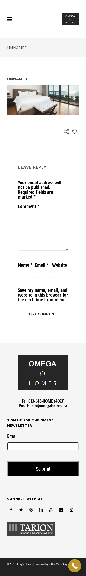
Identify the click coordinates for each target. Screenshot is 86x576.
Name (25, 265)
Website (59, 265)
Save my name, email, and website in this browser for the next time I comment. (43, 295)
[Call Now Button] (74, 565)
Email (42, 265)
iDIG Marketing (58, 564)
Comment (28, 206)
